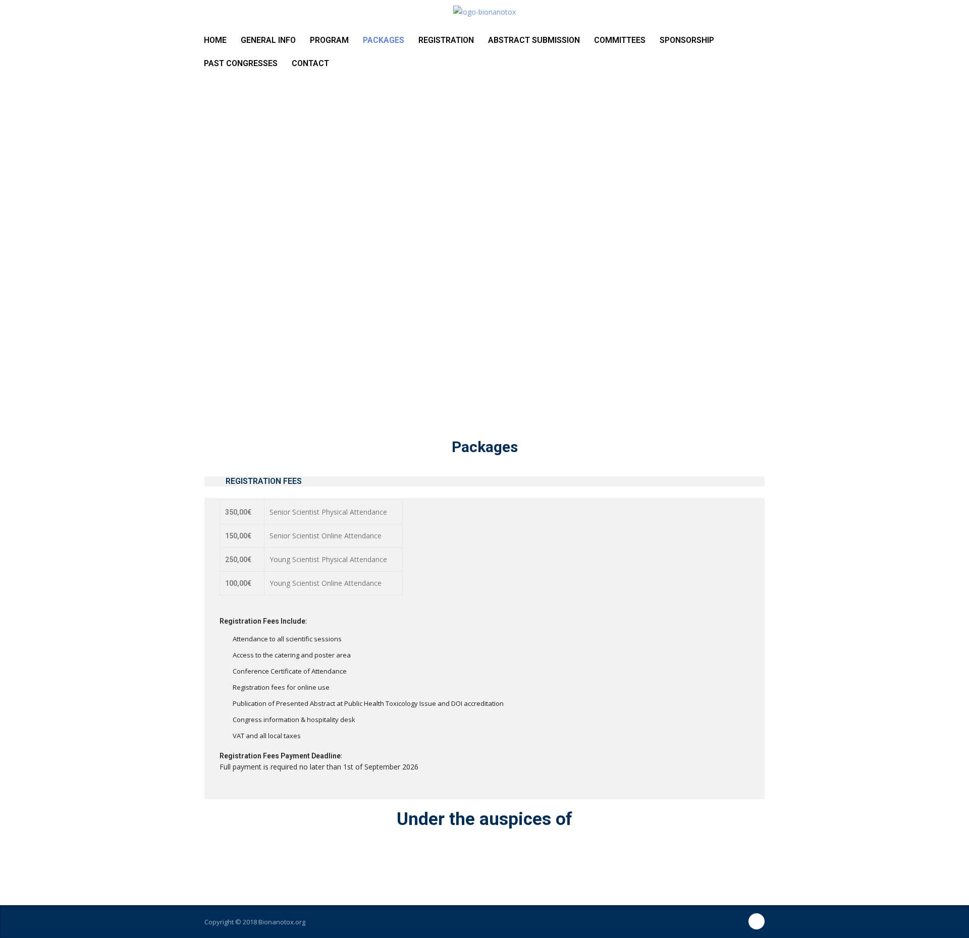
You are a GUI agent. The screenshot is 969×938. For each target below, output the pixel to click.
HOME (215, 40)
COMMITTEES (619, 40)
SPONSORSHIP (687, 40)
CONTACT (310, 63)
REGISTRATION (446, 40)
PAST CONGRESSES (241, 63)
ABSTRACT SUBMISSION (534, 40)
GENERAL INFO (268, 40)
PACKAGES (383, 40)
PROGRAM (329, 40)
